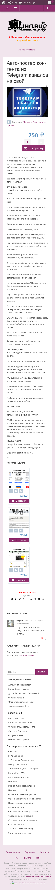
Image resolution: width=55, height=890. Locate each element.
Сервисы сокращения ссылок (22, 820)
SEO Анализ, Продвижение (21, 760)
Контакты (44, 852)
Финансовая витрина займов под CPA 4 (19, 472)
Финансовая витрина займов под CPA (19, 551)
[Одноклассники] (15, 599)
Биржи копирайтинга (18, 777)
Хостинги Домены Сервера (21, 828)
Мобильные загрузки (18, 739)
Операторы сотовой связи (21, 702)
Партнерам (30, 852)
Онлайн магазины (17, 697)
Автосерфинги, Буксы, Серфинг (23, 768)
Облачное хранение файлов (22, 794)
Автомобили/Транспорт (19, 684)
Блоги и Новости (16, 718)
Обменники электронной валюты (24, 798)
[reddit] (43, 599)
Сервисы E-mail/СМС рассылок (23, 811)
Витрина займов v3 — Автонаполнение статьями (18, 511)
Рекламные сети (16, 807)
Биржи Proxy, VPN (16, 773)
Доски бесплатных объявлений (23, 693)
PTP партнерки (15, 756)
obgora (19, 620)
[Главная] (3, 2)
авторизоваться (26, 655)
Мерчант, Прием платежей (21, 785)
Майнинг (12, 781)
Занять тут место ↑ (27, 49)
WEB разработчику (17, 764)
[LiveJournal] (35, 599)
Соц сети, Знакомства (18, 731)
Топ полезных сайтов (18, 706)
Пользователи (13, 852)
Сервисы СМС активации (20, 816)
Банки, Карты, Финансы (19, 689)
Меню (14, 8)
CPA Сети (12, 751)
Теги (38, 858)
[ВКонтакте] (11, 599)
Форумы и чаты (16, 735)
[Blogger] (39, 599)
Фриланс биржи (16, 824)
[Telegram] (19, 599)
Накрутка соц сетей (17, 790)
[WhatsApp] (27, 599)
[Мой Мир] (31, 599)
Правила (27, 858)
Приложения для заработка (21, 803)
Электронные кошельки (19, 833)
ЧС (16, 858)
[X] (23, 599)
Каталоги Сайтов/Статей (20, 722)
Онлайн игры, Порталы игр (21, 726)
